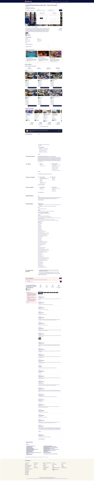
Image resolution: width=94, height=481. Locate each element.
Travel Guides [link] (62, 466)
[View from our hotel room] (39, 338)
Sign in (68, 1)
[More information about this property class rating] (28, 6)
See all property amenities (41, 184)
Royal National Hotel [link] (28, 454)
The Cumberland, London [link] (29, 446)
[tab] (27, 444)
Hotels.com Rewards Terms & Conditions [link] (55, 469)
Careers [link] (62, 465)
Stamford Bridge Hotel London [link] (30, 448)
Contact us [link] (35, 466)
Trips (63, 1)
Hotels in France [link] (26, 473)
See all (26, 42)
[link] (60, 3)
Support (61, 1)
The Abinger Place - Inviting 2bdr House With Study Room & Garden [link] (33, 453)
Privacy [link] (53, 465)
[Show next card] (61, 117)
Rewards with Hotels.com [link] (64, 467)
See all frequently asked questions (42, 274)
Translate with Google (40, 383)
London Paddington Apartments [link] (30, 450)
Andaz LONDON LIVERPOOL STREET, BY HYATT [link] (49, 448)
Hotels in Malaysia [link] (27, 474)
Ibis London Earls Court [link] (29, 447)
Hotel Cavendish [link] (45, 451)
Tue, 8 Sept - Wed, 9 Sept (41, 10)
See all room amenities (41, 192)
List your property (56, 1)
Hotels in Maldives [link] (27, 472)
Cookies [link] (53, 466)
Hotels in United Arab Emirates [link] (28, 465)
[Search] (61, 281)
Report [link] (28, 302)
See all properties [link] (29, 3)
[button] (40, 16)
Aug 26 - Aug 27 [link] (39, 68)
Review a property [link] (36, 467)
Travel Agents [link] (44, 469)
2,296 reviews (27, 290)
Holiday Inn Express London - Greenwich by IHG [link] (32, 449)
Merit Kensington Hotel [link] (29, 451)
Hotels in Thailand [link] (27, 467)
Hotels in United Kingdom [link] (27, 466)
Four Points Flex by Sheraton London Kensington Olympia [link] (50, 447)
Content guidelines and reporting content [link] (56, 467)
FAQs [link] (34, 465)
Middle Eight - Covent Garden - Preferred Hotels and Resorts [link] (51, 449)
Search (61, 10)
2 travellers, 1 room (51, 10)
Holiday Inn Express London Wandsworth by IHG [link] (49, 450)
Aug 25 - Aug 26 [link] (29, 68)
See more (39, 171)
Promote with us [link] (45, 468)
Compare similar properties (44, 126)
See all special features (41, 199)
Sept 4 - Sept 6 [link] (58, 68)
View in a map (40, 145)
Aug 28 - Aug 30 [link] (48, 68)
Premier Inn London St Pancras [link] (47, 452)
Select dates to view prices (32, 87)
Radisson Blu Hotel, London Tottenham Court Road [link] (49, 446)
